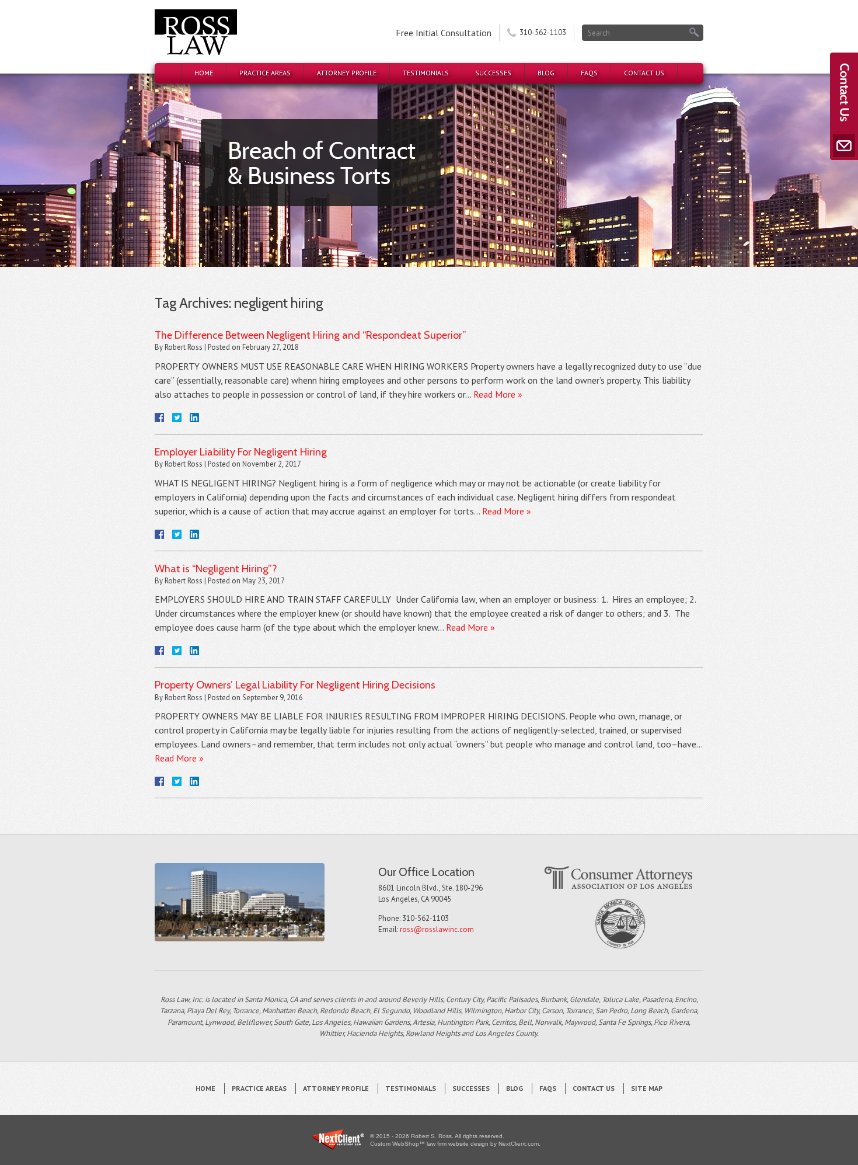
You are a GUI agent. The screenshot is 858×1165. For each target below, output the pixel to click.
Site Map (646, 1088)
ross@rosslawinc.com (437, 929)
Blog (546, 72)
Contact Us (644, 72)
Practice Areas (265, 72)
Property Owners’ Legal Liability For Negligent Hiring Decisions (295, 685)
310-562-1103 (542, 32)
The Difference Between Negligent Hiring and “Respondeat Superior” (310, 335)
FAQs (589, 72)
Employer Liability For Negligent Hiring (241, 452)
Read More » (497, 394)
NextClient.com (518, 1143)
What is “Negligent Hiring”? (216, 568)
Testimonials (426, 72)
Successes (493, 72)
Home (203, 72)
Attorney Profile (346, 72)
